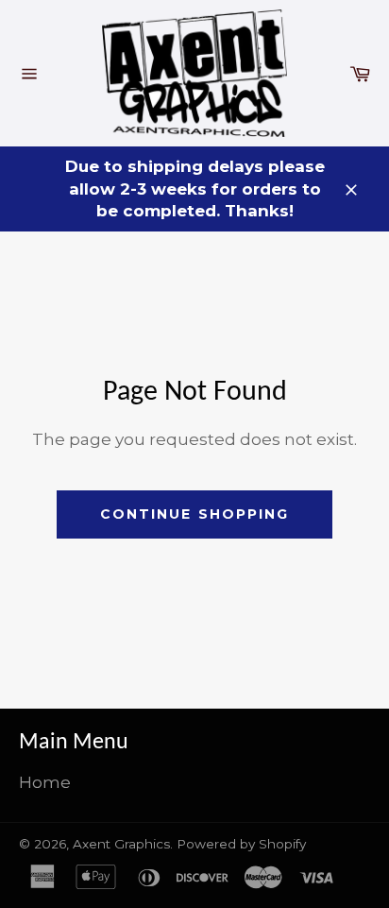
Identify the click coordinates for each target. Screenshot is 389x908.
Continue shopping (195, 514)
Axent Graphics (121, 843)
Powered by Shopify (241, 843)
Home (45, 782)
